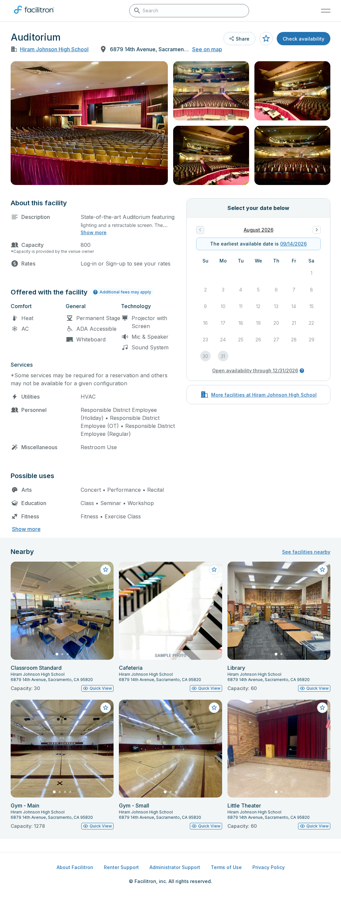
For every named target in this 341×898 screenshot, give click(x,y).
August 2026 (258, 230)
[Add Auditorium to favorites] (266, 38)
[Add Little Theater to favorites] (322, 707)
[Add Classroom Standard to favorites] (105, 569)
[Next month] (317, 230)
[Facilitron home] (34, 15)
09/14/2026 (293, 244)
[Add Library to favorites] (322, 569)
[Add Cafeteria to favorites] (214, 569)
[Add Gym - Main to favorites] (105, 707)
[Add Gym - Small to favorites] (214, 707)
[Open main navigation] (325, 10)
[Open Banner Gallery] (89, 123)
